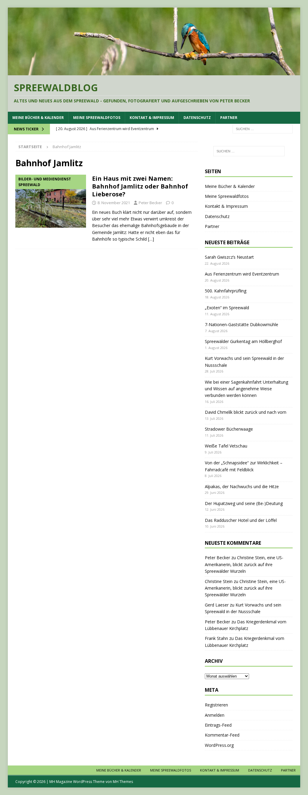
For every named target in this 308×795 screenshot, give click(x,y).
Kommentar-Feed (222, 735)
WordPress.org (219, 745)
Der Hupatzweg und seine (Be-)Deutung (244, 503)
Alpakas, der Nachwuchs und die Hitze (242, 486)
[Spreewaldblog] (154, 72)
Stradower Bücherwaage (229, 429)
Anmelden (214, 715)
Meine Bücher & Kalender (38, 117)
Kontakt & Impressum (152, 117)
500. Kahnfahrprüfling (225, 291)
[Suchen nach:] (263, 128)
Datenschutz (197, 117)
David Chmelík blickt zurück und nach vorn (245, 412)
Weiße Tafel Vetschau (226, 446)
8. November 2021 (113, 202)
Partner (228, 117)
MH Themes (123, 781)
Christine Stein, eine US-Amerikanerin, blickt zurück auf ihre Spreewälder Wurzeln (244, 564)
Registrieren (216, 705)
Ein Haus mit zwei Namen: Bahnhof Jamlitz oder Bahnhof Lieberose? (140, 186)
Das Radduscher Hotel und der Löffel (241, 520)
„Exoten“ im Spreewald (227, 307)
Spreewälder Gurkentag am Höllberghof (243, 341)
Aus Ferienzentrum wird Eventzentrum (242, 274)
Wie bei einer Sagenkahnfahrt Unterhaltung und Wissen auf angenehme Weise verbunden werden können (246, 388)
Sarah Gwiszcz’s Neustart (229, 257)
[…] (151, 239)
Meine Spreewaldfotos (96, 117)
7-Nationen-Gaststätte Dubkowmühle (241, 324)
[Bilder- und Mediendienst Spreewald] (50, 201)
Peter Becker (150, 202)
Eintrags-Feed (218, 725)
